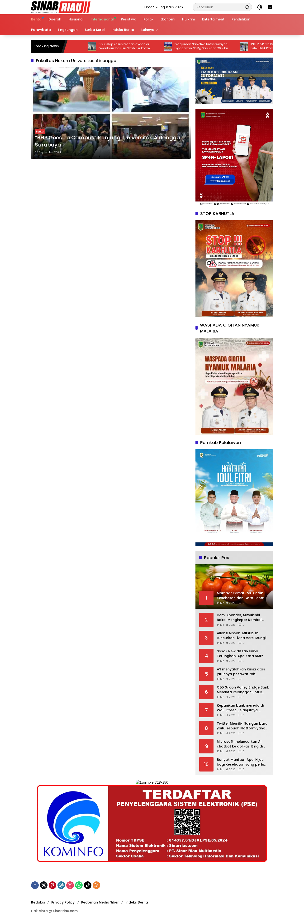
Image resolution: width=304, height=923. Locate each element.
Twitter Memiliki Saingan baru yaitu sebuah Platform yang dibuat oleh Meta (242, 726)
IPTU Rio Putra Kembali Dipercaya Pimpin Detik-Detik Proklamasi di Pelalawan (254, 46)
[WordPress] (61, 885)
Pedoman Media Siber (100, 902)
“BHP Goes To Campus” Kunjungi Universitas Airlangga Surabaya (107, 141)
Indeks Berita (136, 902)
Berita (40, 131)
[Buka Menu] (270, 7)
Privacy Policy (63, 902)
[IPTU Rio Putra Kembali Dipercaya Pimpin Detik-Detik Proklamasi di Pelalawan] (218, 46)
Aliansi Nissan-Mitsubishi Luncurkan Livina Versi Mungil (241, 635)
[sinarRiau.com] (60, 7)
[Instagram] (70, 885)
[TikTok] (87, 885)
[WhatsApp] (79, 885)
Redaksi (38, 902)
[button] (247, 7)
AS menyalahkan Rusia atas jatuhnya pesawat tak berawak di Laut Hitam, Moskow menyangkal (241, 671)
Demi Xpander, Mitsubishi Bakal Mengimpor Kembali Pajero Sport (239, 617)
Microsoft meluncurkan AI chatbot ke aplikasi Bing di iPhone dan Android (240, 744)
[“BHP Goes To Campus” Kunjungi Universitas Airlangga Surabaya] (111, 113)
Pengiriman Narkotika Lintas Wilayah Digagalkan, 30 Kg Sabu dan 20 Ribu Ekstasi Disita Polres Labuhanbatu (176, 46)
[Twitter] (44, 885)
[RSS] (96, 885)
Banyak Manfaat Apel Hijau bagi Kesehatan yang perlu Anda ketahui (240, 762)
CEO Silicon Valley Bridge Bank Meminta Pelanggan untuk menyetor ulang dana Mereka (243, 689)
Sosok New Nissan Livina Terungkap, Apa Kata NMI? (240, 653)
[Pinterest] (52, 885)
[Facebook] (35, 885)
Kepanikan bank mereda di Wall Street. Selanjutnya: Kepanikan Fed (240, 708)
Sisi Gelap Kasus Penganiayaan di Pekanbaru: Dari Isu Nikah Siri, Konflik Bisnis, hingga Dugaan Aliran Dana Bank (103, 46)
